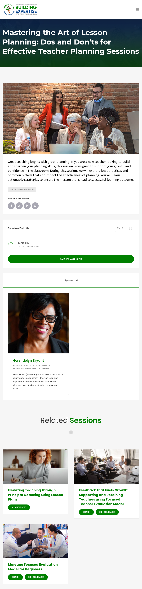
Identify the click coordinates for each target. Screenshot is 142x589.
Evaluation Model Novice (22, 189)
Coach (86, 512)
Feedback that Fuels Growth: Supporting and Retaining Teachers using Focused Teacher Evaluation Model (103, 497)
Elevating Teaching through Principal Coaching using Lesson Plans (35, 495)
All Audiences (18, 507)
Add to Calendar (71, 258)
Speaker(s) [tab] (71, 280)
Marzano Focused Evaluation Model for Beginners (33, 567)
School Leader (107, 512)
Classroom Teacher (28, 246)
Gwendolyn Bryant (28, 360)
